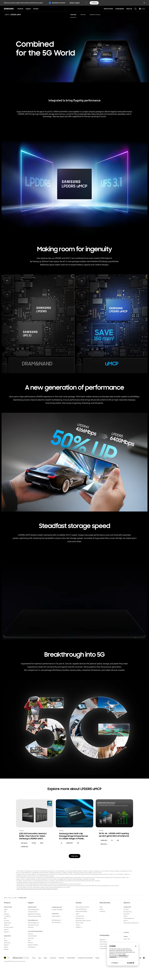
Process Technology (81, 909)
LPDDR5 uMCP (69, 843)
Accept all (130, 963)
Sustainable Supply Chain (106, 948)
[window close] (136, 946)
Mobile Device (104, 844)
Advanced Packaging (81, 911)
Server (6, 940)
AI (4, 938)
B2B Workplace (56, 920)
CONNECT (78, 927)
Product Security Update (34, 916)
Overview (73, 15)
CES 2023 (34, 843)
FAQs (29, 940)
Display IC (6, 925)
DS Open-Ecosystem (57, 909)
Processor (6, 920)
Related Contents (95, 15)
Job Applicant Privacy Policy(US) (85, 958)
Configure (114, 963)
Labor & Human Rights (106, 944)
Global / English (75, 3)
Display (6, 932)
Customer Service (32, 912)
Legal (39, 958)
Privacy (33, 958)
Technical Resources (33, 923)
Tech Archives (79, 923)
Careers (126, 936)
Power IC (6, 929)
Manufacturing (80, 918)
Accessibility (53, 958)
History (125, 916)
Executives (126, 914)
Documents (31, 938)
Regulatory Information (34, 914)
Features (83, 15)
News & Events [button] (108, 9)
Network (6, 945)
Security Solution (8, 927)
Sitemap (97, 958)
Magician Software (33, 945)
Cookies (45, 958)
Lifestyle (6, 949)
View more (74, 856)
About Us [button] (129, 9)
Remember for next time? (58, 3)
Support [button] (28, 9)
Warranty (30, 942)
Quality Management (33, 909)
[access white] (8, 958)
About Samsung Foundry (82, 907)
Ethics (125, 920)
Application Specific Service (83, 920)
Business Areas (128, 912)
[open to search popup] (136, 9)
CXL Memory (7, 916)
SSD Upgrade (31, 947)
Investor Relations (128, 918)
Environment (103, 942)
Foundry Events (80, 916)
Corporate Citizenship (105, 946)
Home (5, 898)
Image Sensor (7, 923)
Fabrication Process (33, 925)
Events (101, 909)
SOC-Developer (56, 922)
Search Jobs (127, 939)
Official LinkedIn (140, 958)
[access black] (5, 958)
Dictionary (30, 927)
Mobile (41, 843)
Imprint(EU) (61, 958)
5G (61, 843)
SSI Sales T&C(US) (71, 958)
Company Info (127, 907)
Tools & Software (32, 936)
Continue (94, 3)
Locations (126, 932)
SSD (5, 912)
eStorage (6, 914)
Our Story (126, 909)
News (101, 907)
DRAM (5, 909)
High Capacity (24, 843)
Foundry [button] (36, 9)
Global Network (56, 916)
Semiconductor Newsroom (131, 923)
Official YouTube (144, 958)
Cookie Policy (113, 957)
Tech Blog (102, 911)
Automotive (7, 943)
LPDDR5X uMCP (24, 846)
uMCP (7, 14)
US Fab (77, 925)
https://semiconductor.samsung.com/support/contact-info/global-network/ (37, 889)
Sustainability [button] (119, 9)
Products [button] (20, 9)
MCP (78, 843)
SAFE (77, 914)
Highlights (102, 939)
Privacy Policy (122, 955)
